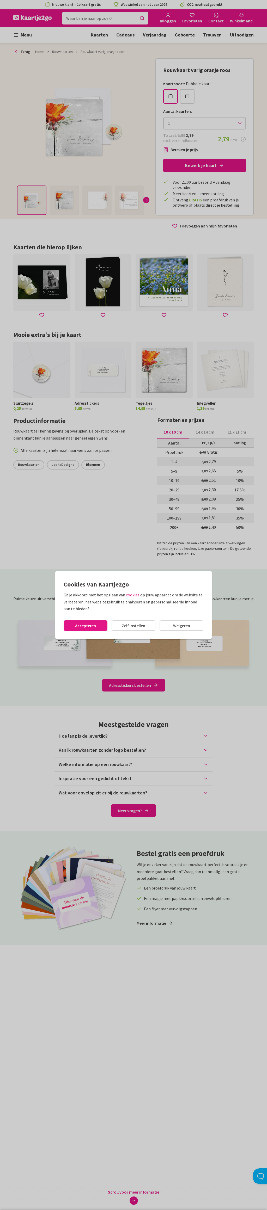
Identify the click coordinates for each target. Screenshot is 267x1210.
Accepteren (85, 625)
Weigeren (181, 625)
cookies (132, 594)
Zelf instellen (133, 625)
